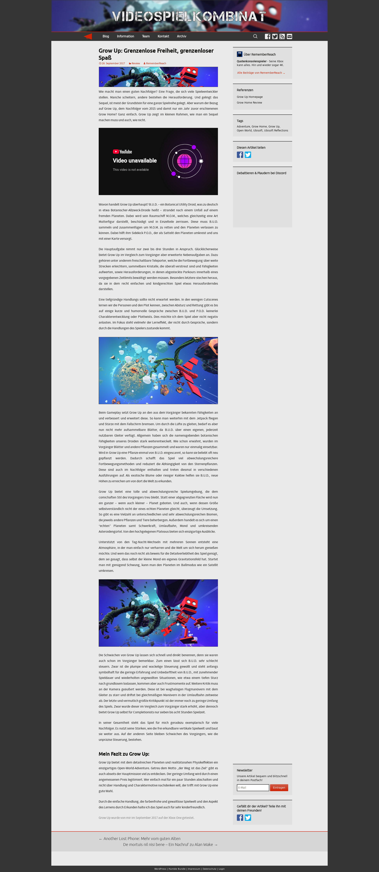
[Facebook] (267, 36)
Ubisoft (258, 130)
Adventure (243, 127)
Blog (106, 36)
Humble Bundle (177, 869)
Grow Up (274, 127)
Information (125, 36)
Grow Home (259, 127)
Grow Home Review (249, 103)
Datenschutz (209, 869)
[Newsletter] (289, 36)
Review (136, 63)
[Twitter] (275, 36)
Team (146, 36)
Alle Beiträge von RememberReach (261, 73)
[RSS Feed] (282, 36)
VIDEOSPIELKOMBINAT (189, 16)
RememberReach (156, 63)
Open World (244, 130)
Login (222, 869)
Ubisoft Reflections (276, 130)
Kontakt (163, 36)
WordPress (160, 869)
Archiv (181, 36)
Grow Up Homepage (250, 97)
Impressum (194, 869)
